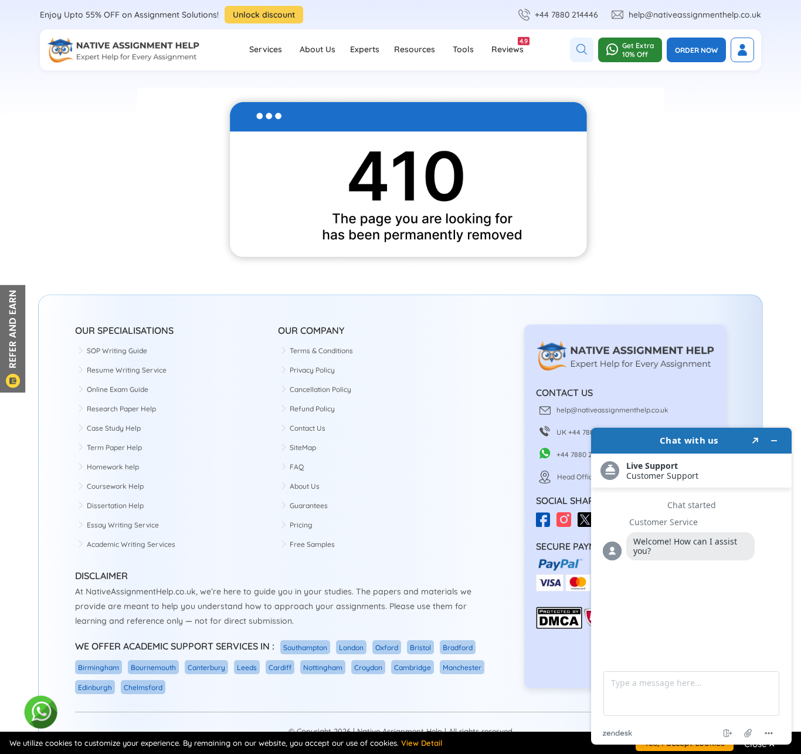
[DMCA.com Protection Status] (559, 626)
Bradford (458, 647)
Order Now (696, 50)
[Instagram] (566, 523)
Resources (414, 49)
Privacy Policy (312, 370)
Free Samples (312, 544)
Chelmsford (143, 687)
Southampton (305, 647)
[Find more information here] (691, 586)
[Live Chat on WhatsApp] (41, 713)
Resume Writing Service (127, 370)
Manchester (462, 667)
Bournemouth (153, 667)
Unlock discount (264, 14)
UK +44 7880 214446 (589, 432)
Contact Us (307, 428)
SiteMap (303, 447)
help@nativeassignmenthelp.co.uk (695, 14)
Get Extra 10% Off (638, 50)
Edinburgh (95, 687)
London (351, 647)
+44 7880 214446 (566, 14)
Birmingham (98, 667)
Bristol (420, 647)
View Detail (421, 743)
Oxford (386, 647)
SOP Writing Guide (117, 350)
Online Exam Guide (117, 389)
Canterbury (206, 667)
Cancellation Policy (320, 389)
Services (265, 49)
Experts (364, 49)
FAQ (297, 466)
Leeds (247, 667)
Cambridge (412, 667)
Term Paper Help (114, 447)
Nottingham (322, 667)
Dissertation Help (115, 505)
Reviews (507, 46)
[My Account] (742, 50)
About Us (317, 49)
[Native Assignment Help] (123, 49)
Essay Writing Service (123, 524)
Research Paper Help (121, 408)
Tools (463, 49)
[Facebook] (546, 523)
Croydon (368, 667)
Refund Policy (312, 408)
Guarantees (309, 505)
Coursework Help (115, 486)
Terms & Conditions (321, 350)
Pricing (301, 524)
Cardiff (280, 667)
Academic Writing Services (131, 544)
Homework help (113, 466)
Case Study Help (114, 428)
